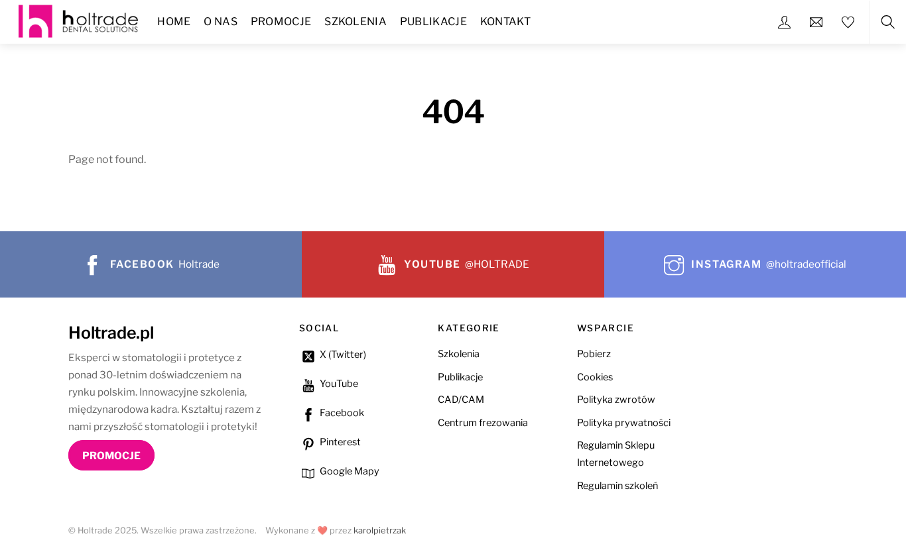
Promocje (281, 21)
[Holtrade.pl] (78, 19)
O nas (220, 21)
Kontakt (505, 21)
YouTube (338, 384)
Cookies (595, 377)
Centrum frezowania (483, 423)
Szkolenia (355, 21)
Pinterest (339, 442)
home (173, 21)
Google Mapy (348, 471)
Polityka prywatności (624, 423)
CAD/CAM (461, 400)
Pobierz (594, 354)
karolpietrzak (380, 530)
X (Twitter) (342, 354)
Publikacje (433, 21)
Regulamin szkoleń (617, 486)
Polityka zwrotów (616, 400)
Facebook (341, 413)
